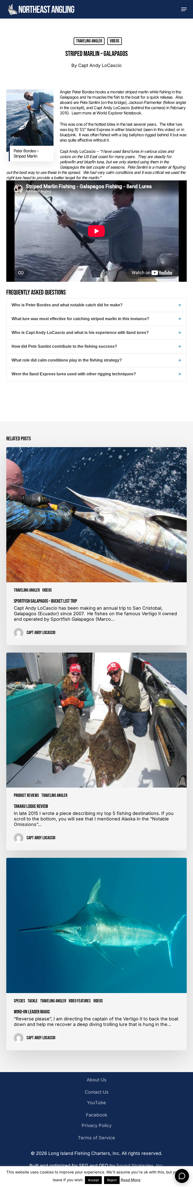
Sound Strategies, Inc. (140, 1165)
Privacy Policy (97, 1125)
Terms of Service (96, 1137)
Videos (114, 41)
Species (19, 1001)
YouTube (96, 1102)
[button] (184, 9)
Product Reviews (26, 795)
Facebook (96, 1115)
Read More (130, 1179)
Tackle (33, 1001)
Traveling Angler (89, 41)
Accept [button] (93, 1180)
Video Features (80, 1001)
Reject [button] (112, 1180)
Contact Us (97, 1092)
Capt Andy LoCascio (100, 65)
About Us (97, 1079)
